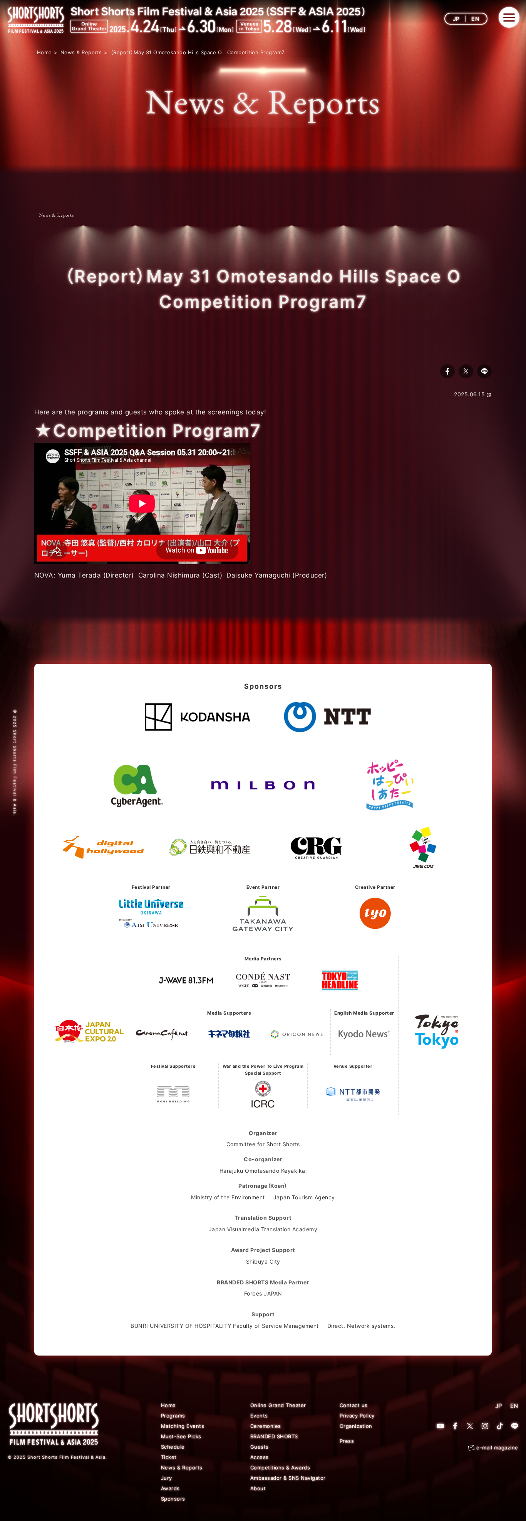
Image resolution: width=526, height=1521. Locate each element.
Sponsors (173, 1499)
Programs (173, 1415)
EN (475, 18)
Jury (166, 1478)
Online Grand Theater (278, 1405)
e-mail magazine (497, 1447)
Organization (356, 1426)
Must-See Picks (181, 1436)
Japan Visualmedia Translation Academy (263, 1229)
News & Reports (56, 215)
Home (168, 1405)
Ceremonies (265, 1426)
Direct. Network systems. (361, 1325)
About (258, 1488)
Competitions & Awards (280, 1467)
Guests (259, 1447)
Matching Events (182, 1426)
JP (456, 18)
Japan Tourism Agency (304, 1197)
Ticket (169, 1457)
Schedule (173, 1447)
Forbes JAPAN (263, 1293)
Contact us (354, 1405)
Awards (170, 1488)
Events (259, 1415)
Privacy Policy (357, 1415)
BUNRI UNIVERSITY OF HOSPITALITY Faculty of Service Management (225, 1325)
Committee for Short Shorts (263, 1144)
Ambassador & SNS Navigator (288, 1478)
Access (259, 1457)
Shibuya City (263, 1261)
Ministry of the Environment (228, 1197)
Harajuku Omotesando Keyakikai (263, 1170)
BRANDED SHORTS (274, 1436)
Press (347, 1441)
